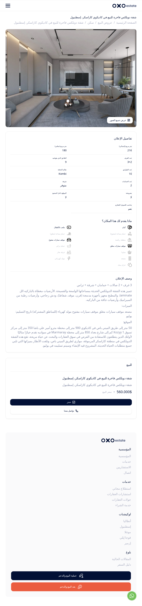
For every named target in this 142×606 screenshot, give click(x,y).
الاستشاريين (123, 467)
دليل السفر (124, 564)
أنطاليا (127, 521)
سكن (90, 22)
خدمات (126, 462)
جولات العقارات (121, 500)
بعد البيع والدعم (67, 586)
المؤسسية (125, 456)
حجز (69, 402)
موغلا (127, 532)
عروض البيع (105, 22)
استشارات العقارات (119, 494)
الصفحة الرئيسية (126, 22)
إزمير (127, 543)
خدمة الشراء (123, 505)
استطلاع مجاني (121, 488)
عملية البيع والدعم (68, 575)
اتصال (127, 473)
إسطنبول (125, 526)
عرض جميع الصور (118, 120)
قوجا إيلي (125, 538)
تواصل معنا (69, 410)
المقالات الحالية (121, 559)
